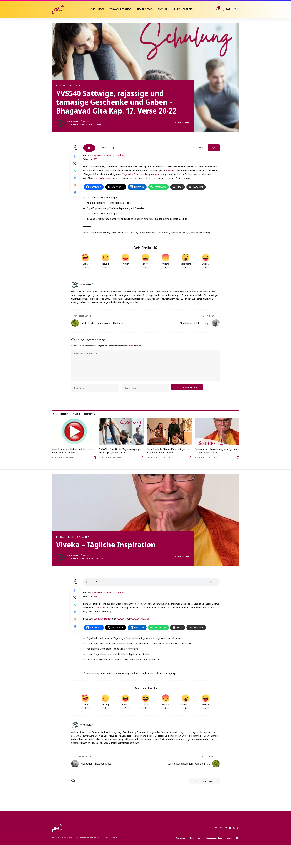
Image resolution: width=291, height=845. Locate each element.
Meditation (105, 618)
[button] (222, 9)
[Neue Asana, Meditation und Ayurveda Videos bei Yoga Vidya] (74, 431)
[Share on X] (75, 163)
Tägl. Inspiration (78, 537)
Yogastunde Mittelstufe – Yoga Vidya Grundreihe (112, 648)
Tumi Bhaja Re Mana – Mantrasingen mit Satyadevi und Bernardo (168, 450)
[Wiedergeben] (89, 148)
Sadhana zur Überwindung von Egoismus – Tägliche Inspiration (217, 450)
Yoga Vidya (184, 232)
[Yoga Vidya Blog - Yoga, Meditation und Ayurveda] (58, 9)
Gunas (125, 232)
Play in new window (102, 155)
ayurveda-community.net (204, 291)
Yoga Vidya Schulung (200, 232)
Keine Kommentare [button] (206, 781)
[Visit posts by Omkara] (60, 122)
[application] (151, 147)
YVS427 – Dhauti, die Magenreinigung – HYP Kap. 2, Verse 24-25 (120, 450)
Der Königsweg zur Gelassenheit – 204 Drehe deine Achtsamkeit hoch (124, 659)
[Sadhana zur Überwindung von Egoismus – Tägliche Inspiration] (217, 431)
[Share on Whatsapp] (75, 170)
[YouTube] (230, 828)
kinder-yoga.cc (179, 291)
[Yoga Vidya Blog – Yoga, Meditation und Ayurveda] (57, 828)
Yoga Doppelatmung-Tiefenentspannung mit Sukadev (115, 208)
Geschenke (115, 232)
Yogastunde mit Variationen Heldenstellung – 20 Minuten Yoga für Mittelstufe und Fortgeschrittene (140, 643)
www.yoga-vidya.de (139, 618)
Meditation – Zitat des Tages (102, 197)
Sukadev (170, 170)
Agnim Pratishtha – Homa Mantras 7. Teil (109, 202)
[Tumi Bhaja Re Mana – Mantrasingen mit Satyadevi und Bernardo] (169, 431)
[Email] (75, 185)
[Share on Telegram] (75, 178)
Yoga (96, 618)
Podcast (61, 86)
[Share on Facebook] (75, 156)
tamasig (174, 232)
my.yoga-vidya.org (85, 295)
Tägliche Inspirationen (152, 673)
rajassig (133, 232)
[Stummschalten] (214, 147)
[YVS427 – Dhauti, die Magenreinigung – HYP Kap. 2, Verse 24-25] (121, 431)
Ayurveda (121, 618)
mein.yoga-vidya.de (108, 295)
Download (119, 155)
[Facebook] (226, 828)
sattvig (142, 232)
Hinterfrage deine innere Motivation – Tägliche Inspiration (118, 654)
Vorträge (74, 86)
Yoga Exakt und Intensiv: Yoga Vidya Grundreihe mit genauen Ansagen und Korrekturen (134, 638)
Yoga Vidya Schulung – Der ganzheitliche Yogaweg (147, 174)
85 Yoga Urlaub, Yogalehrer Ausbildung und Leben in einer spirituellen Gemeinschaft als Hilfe (137, 218)
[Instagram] (234, 828)
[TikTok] (237, 828)
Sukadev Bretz (162, 232)
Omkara (74, 121)
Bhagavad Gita (102, 232)
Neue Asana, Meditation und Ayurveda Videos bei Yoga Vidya (72, 450)
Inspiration (100, 673)
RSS (95, 159)
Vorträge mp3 (170, 673)
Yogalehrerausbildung (106, 177)
